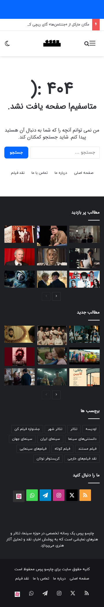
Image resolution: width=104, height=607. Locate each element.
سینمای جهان (22, 439)
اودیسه (91, 429)
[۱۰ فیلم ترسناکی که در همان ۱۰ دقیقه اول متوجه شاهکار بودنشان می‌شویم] (52, 256)
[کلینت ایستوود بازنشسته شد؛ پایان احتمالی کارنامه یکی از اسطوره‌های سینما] (19, 256)
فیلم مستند (87, 448)
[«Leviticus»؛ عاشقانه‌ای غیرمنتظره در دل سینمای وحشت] (52, 279)
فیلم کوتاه (62, 448)
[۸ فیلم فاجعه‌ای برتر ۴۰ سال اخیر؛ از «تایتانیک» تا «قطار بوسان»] (19, 279)
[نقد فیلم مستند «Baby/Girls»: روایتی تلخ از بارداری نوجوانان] (52, 355)
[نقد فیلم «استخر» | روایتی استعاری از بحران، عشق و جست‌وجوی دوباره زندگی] (84, 258)
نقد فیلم (18, 173)
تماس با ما (39, 173)
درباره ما (61, 173)
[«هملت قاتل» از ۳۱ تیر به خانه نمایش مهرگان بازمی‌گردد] (19, 356)
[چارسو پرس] (52, 43)
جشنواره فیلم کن (27, 429)
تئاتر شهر (55, 429)
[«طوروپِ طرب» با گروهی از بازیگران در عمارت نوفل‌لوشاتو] (52, 335)
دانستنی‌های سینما (82, 439)
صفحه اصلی (83, 173)
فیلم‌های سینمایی (33, 448)
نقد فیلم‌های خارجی (82, 458)
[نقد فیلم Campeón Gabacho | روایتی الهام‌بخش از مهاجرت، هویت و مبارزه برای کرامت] (52, 376)
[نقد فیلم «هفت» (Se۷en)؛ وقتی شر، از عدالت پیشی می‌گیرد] (84, 234)
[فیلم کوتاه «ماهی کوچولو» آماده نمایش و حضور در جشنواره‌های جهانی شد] (19, 334)
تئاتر (73, 429)
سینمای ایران (50, 439)
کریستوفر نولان (48, 458)
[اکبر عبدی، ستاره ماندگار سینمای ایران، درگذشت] (52, 236)
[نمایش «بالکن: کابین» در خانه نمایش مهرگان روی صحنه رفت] (84, 377)
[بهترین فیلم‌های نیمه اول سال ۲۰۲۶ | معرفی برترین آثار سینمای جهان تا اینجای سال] (84, 279)
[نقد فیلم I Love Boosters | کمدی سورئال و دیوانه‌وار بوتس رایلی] (84, 355)
